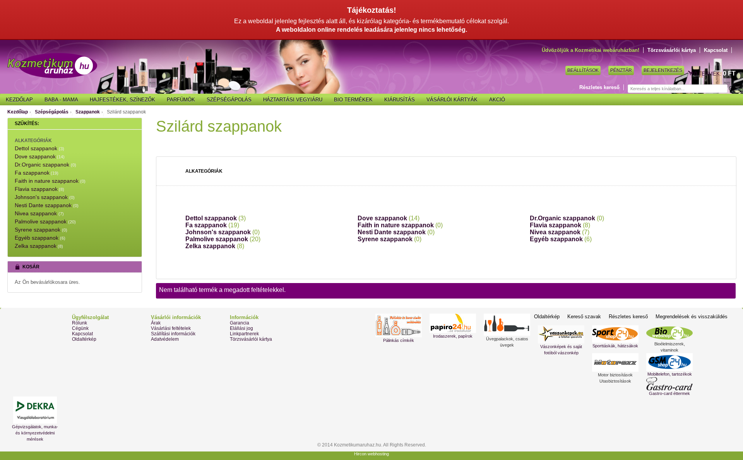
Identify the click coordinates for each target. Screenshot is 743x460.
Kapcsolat (716, 50)
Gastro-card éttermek (669, 393)
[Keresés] (731, 89)
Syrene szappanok (389, 239)
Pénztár (621, 70)
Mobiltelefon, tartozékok (669, 374)
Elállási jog (241, 328)
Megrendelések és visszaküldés (692, 316)
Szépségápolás (51, 112)
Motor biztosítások (615, 374)
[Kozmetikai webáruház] (52, 65)
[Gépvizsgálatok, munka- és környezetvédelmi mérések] (35, 410)
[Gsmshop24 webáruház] (669, 362)
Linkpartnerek (244, 333)
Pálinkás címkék (398, 340)
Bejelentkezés (663, 70)
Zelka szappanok (214, 246)
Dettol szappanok (215, 218)
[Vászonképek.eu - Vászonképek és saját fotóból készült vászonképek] (561, 334)
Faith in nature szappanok (400, 225)
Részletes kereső (599, 87)
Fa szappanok (212, 225)
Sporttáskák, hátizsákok (615, 345)
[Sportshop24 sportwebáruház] (615, 334)
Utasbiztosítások (615, 381)
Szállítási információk (173, 333)
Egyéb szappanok (561, 239)
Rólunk (79, 323)
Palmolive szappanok (222, 239)
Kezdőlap (17, 112)
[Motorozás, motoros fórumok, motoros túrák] (615, 362)
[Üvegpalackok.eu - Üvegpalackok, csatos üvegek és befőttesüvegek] (507, 325)
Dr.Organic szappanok (567, 218)
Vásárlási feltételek (171, 328)
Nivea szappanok (559, 232)
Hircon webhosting (371, 453)
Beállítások (583, 70)
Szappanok (87, 112)
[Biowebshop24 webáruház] (669, 333)
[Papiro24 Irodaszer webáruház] (453, 323)
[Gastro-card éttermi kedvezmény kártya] (669, 383)
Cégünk (80, 328)
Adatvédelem (165, 339)
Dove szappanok (388, 218)
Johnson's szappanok (222, 232)
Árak (156, 323)
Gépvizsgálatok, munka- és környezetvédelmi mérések (35, 432)
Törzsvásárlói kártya (671, 50)
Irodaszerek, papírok (453, 336)
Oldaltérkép (84, 339)
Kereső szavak (584, 316)
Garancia (239, 323)
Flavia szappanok (560, 225)
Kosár (691, 73)
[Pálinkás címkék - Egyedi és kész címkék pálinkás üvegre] (398, 325)
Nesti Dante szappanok (396, 232)
